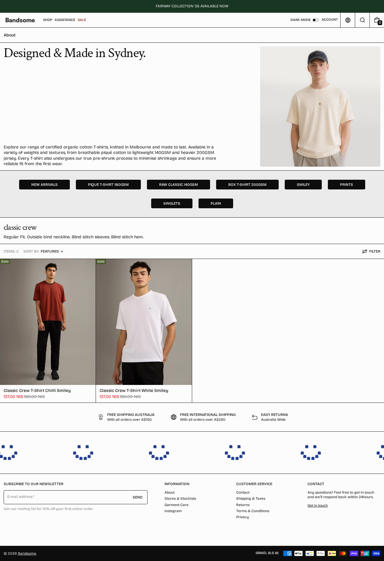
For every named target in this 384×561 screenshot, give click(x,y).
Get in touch (318, 505)
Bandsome (27, 553)
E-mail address (20, 497)
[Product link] (48, 331)
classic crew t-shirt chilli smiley (37, 390)
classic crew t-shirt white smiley (134, 390)
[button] (362, 20)
